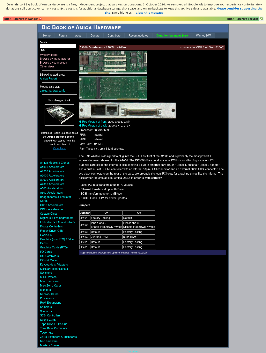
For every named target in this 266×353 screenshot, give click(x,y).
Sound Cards (48, 320)
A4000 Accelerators (52, 184)
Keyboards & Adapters (54, 264)
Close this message (150, 12)
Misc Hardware (49, 281)
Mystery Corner (49, 345)
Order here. (59, 148)
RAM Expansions (50, 302)
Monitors (45, 290)
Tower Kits (46, 332)
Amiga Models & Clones (55, 162)
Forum (63, 35)
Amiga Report (48, 78)
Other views (47, 66)
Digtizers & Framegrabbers (56, 218)
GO (43, 50)
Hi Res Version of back (93, 125)
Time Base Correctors (53, 328)
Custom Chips (48, 213)
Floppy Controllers (51, 226)
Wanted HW (203, 35)
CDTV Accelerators (51, 209)
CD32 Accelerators (51, 205)
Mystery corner (49, 55)
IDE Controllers (49, 256)
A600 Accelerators (51, 192)
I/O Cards (46, 251)
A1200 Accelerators (52, 171)
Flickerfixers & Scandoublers (57, 222)
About (78, 35)
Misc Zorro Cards (51, 285)
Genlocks (46, 235)
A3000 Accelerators (52, 180)
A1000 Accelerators (52, 167)
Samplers (46, 307)
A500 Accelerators (51, 188)
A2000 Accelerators (52, 175)
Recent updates (138, 35)
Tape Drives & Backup (53, 324)
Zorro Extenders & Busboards (58, 337)
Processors (47, 298)
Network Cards (49, 294)
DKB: (111, 47)
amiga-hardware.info (52, 90)
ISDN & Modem (49, 260)
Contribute (114, 35)
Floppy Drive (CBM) (52, 230)
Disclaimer (133, 351)
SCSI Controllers (50, 315)
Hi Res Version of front (93, 121)
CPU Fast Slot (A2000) (210, 47)
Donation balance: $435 (172, 35)
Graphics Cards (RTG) (54, 247)
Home (47, 35)
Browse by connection (53, 62)
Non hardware (49, 341)
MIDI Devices (48, 277)
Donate (95, 35)
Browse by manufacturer (55, 58)
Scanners (46, 311)
